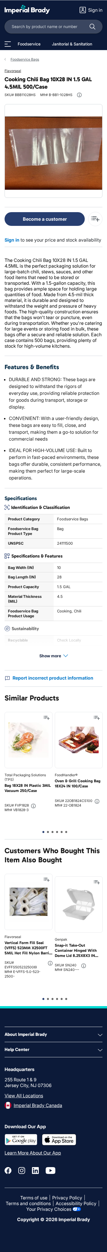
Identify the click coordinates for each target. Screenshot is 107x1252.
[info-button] (79, 95)
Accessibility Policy (76, 1203)
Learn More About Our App (33, 1153)
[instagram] (21, 1170)
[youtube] (50, 1170)
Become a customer (45, 219)
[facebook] (8, 1170)
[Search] (92, 26)
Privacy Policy (67, 1198)
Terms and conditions (28, 1203)
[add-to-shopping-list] (95, 219)
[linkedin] (35, 1170)
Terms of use (33, 1198)
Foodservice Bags (25, 59)
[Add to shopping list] (46, 717)
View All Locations (24, 1095)
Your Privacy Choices (48, 1209)
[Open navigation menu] (8, 44)
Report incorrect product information (53, 678)
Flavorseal (13, 71)
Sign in (12, 240)
